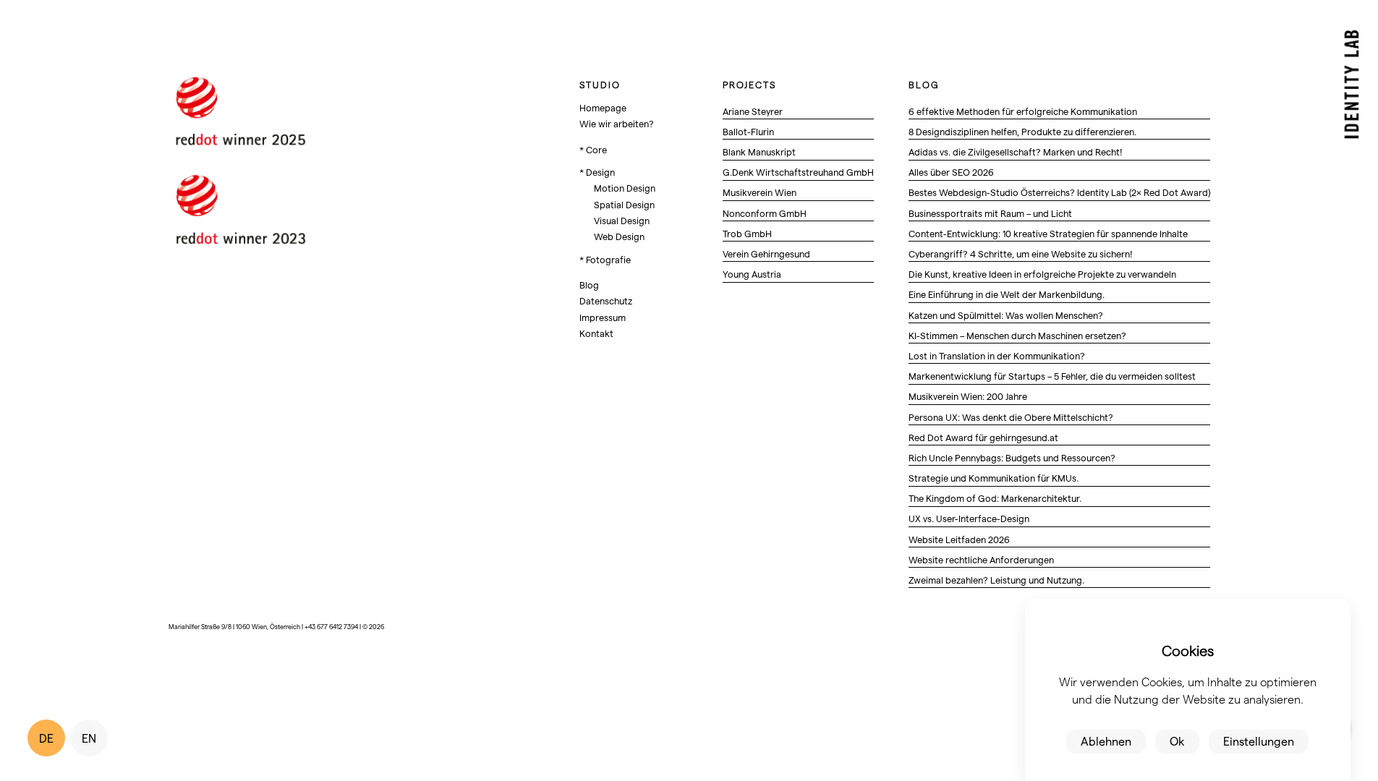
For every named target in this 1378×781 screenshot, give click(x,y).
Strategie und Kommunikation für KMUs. (994, 477)
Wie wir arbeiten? (616, 123)
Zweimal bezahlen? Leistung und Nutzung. (996, 579)
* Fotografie (605, 259)
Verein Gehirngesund (766, 253)
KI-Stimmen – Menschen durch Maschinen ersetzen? (1017, 335)
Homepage (602, 107)
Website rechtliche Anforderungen (981, 559)
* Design (597, 171)
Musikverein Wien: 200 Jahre (968, 395)
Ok (1177, 741)
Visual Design (622, 220)
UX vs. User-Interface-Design (969, 518)
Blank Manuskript (759, 151)
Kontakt (596, 333)
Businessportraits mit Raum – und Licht (990, 213)
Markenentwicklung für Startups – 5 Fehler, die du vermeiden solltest (1052, 375)
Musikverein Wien (759, 192)
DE (46, 738)
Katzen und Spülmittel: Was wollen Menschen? (1006, 315)
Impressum (602, 317)
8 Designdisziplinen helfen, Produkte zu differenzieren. (1022, 131)
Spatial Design (624, 204)
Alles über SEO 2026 (951, 171)
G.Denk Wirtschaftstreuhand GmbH (798, 171)
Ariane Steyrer (753, 111)
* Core (593, 149)
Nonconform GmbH (765, 213)
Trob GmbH (747, 233)
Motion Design (624, 187)
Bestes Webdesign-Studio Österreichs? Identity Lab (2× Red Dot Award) (1059, 192)
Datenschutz (605, 300)
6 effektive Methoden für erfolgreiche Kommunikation (1023, 111)
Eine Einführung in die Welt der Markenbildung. (1007, 294)
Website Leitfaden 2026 (959, 539)
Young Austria (752, 273)
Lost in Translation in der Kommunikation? (997, 355)
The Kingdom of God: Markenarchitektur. (995, 497)
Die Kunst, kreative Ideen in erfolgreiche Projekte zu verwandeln (1042, 273)
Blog (589, 284)
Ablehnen (1106, 741)
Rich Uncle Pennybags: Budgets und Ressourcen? (1012, 457)
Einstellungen (1258, 741)
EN (89, 738)
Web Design (619, 236)
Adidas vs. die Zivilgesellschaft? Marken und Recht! (1015, 151)
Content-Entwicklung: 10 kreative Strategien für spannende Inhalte (1048, 233)
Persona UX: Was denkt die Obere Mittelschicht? (1011, 416)
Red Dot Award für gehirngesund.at (983, 437)
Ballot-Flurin (748, 131)
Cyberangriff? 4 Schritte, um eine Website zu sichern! (1020, 253)
